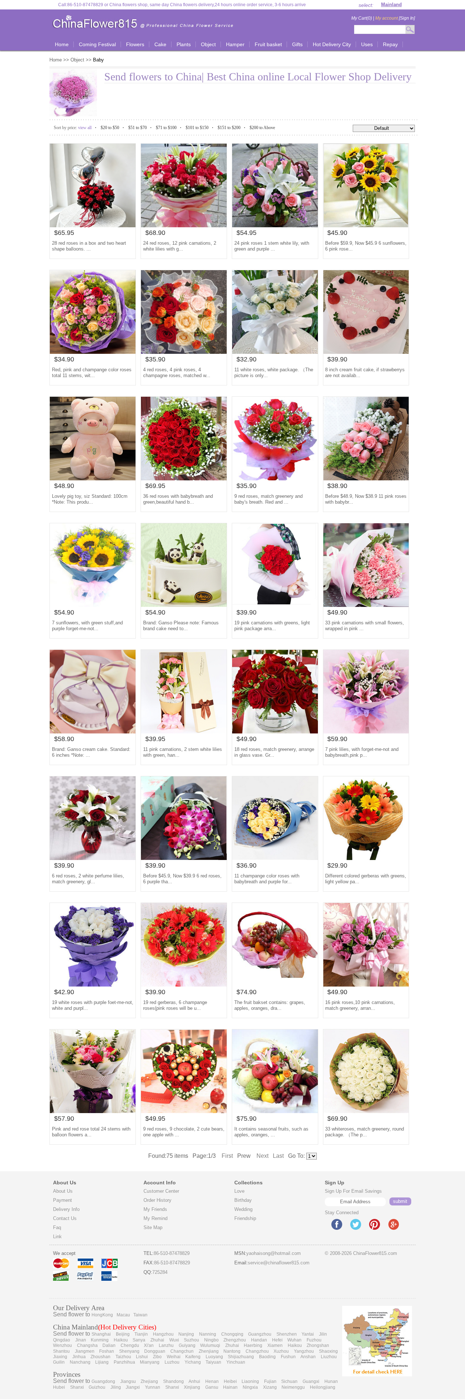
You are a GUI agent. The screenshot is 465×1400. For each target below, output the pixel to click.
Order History (157, 1200)
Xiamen (275, 1345)
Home (56, 60)
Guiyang (187, 1345)
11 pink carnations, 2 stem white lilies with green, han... (182, 752)
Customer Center (161, 1191)
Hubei (59, 1387)
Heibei (230, 1381)
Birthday (243, 1200)
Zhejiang (149, 1381)
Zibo (157, 1356)
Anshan (308, 1356)
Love (239, 1191)
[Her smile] (366, 605)
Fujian (270, 1381)
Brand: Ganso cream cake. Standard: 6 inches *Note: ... (91, 752)
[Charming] (366, 984)
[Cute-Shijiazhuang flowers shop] (184, 478)
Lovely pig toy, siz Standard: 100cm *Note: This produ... (90, 499)
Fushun (288, 1356)
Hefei (277, 1340)
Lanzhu (166, 1345)
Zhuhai (157, 1340)
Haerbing (253, 1345)
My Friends (155, 1209)
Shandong (173, 1381)
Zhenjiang (209, 1351)
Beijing (123, 1334)
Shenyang (129, 1351)
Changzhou (257, 1351)
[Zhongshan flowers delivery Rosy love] (93, 352)
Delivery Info (66, 1209)
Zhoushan (100, 1356)
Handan (259, 1340)
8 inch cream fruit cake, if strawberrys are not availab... (365, 372)
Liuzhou (329, 1356)
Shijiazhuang (241, 1356)
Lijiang (102, 1362)
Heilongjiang (322, 1387)
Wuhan (294, 1340)
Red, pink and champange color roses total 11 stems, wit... (92, 372)
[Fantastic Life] (366, 858)
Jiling (115, 1387)
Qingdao (61, 1340)
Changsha (87, 1345)
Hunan (331, 1381)
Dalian (109, 1345)
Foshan (106, 1351)
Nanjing (186, 1334)
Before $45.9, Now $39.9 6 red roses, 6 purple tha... (182, 878)
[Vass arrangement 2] (93, 858)
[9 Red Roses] (275, 478)
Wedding (243, 1209)
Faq (57, 1227)
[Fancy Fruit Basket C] (275, 984)
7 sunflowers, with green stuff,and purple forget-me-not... (87, 625)
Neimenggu (293, 1387)
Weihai (174, 1356)
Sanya (139, 1340)
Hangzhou (163, 1334)
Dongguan (154, 1351)
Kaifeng (193, 1356)
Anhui (194, 1381)
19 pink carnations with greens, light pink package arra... (272, 625)
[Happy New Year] (275, 731)
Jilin (323, 1334)
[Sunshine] (93, 605)
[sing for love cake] (93, 731)
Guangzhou (259, 1334)
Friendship (245, 1218)
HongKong (102, 1314)
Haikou (121, 1340)
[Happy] (366, 352)
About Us (63, 1191)
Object (77, 60)
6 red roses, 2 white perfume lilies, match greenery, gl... (88, 878)
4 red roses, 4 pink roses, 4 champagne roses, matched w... (176, 372)
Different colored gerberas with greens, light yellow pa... (365, 878)
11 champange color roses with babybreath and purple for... (266, 878)
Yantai (308, 1334)
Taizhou (123, 1356)
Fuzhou (314, 1340)
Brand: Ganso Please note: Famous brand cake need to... (181, 625)
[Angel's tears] (275, 352)
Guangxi (311, 1381)
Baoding (267, 1356)
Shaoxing (328, 1351)
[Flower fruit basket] (275, 1111)
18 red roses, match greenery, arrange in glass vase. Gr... (274, 752)
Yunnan (152, 1387)
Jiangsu (128, 1381)
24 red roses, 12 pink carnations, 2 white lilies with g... (179, 246)
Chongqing (232, 1334)
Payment (62, 1200)
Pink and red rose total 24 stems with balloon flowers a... (91, 1131)
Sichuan (289, 1381)
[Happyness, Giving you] (366, 731)
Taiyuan (213, 1362)
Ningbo (211, 1340)
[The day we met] (275, 858)
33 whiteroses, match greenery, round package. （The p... (364, 1131)
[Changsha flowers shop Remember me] (366, 1111)
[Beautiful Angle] (93, 984)
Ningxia (250, 1387)
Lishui (142, 1356)
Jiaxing (60, 1356)
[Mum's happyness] (275, 605)
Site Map (152, 1227)
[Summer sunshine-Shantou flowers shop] (184, 858)
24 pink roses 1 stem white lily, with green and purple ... (271, 246)
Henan (212, 1381)
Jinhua (79, 1356)
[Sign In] (395, 18)
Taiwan (140, 1314)
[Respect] (184, 984)
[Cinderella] (184, 1111)
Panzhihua (124, 1362)
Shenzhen (286, 1334)
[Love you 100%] (184, 731)
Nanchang (80, 1362)
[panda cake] (184, 605)
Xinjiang (192, 1387)
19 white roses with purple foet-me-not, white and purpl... (92, 1005)
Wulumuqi (210, 1345)
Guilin (59, 1362)
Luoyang (214, 1356)
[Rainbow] (184, 225)
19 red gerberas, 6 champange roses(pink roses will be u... (175, 1005)
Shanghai (101, 1334)
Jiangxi (133, 1387)
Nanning (207, 1334)
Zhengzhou (234, 1340)
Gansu (211, 1387)
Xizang (270, 1387)
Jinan (80, 1340)
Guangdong (103, 1381)
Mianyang (149, 1362)
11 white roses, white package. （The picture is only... (273, 372)
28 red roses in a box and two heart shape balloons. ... (89, 246)
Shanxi (77, 1387)
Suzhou (191, 1340)
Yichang (193, 1362)
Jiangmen (84, 1351)
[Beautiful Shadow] (275, 225)
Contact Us (65, 1218)
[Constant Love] (93, 225)
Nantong (231, 1351)
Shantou (61, 1351)
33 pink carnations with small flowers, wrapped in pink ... (364, 625)
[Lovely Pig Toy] (93, 478)
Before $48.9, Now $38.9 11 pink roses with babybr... (366, 499)
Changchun (182, 1351)
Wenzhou (62, 1345)
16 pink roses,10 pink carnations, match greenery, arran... (360, 1005)
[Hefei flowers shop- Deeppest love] (366, 478)
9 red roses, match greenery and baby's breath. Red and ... (268, 499)
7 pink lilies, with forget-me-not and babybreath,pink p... (362, 752)
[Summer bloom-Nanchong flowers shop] (366, 225)
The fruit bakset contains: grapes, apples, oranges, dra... (269, 1005)
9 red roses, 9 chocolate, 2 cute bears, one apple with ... (184, 1131)
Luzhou (172, 1362)
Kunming (100, 1340)
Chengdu (130, 1345)
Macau (123, 1314)
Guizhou (97, 1387)
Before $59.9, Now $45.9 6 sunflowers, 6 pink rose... (366, 246)
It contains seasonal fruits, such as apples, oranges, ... (271, 1131)
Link (57, 1236)
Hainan (230, 1387)
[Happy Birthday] (93, 1111)
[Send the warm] (184, 352)
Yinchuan (235, 1362)
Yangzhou (304, 1351)
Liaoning (250, 1381)
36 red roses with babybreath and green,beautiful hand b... (178, 499)
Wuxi (174, 1340)
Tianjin (141, 1334)
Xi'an (149, 1345)
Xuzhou (281, 1351)
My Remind (155, 1218)
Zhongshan (318, 1345)
